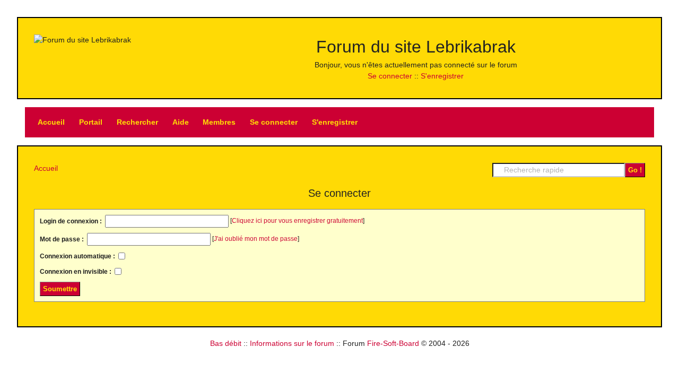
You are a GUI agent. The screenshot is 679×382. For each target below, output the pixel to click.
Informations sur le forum (292, 343)
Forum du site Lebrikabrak (416, 46)
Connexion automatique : (78, 256)
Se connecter (390, 76)
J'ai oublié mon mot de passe (256, 238)
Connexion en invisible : (76, 271)
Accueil (51, 122)
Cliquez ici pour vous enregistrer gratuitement (297, 220)
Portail (90, 122)
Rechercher (137, 122)
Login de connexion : (71, 221)
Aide (180, 122)
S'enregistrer (442, 76)
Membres (219, 122)
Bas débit (225, 343)
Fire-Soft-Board (393, 343)
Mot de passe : (62, 239)
